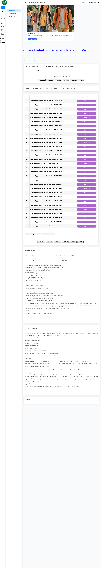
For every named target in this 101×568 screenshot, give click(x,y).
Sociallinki (74, 80)
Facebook (42, 80)
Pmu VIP (3, 26)
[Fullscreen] (79, 2)
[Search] (83, 2)
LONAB (2, 11)
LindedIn (66, 80)
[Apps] (86, 2)
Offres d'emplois (3, 33)
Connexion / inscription (93, 2)
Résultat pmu (12, 10)
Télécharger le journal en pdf (42, 70)
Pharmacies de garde (3, 37)
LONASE (3, 18)
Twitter (82, 80)
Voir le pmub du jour (30, 234)
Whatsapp (50, 80)
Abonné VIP (2, 30)
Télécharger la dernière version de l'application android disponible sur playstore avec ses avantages (50, 50)
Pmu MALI (2, 22)
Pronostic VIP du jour (12, 13)
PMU (3, 7)
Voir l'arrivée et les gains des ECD (46, 234)
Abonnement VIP (11, 16)
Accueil (27, 60)
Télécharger (87, 100)
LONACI (3, 15)
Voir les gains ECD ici (83, 97)
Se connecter (3, 41)
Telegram (58, 80)
